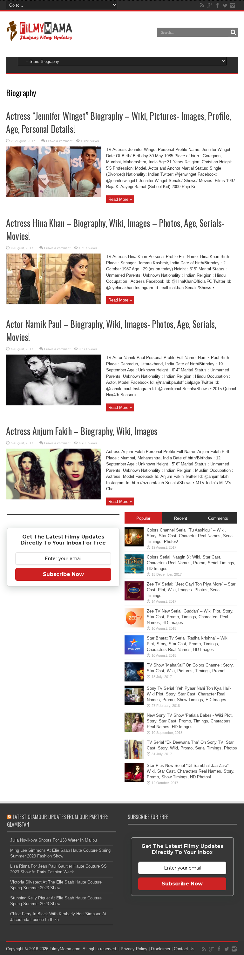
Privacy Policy (134, 948)
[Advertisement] (63, 691)
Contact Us (184, 948)
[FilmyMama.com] (39, 36)
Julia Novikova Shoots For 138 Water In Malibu (53, 840)
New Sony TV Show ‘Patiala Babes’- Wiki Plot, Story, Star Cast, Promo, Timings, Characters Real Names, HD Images (190, 721)
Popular (143, 518)
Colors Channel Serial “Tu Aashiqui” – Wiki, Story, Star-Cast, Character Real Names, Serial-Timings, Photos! (191, 536)
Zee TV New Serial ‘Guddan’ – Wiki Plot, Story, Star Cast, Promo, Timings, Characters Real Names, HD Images (190, 617)
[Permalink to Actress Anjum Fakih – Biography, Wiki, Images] (53, 498)
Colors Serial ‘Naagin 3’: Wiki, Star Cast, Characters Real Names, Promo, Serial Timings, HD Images (191, 563)
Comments (218, 518)
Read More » (120, 199)
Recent (180, 518)
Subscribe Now (63, 574)
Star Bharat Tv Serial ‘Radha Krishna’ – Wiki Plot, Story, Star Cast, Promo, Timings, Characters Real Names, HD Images (187, 644)
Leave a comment (59, 141)
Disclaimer (160, 948)
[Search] (233, 32)
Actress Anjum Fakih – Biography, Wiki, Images (82, 430)
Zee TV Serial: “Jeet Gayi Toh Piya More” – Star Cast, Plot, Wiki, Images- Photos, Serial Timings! (191, 590)
